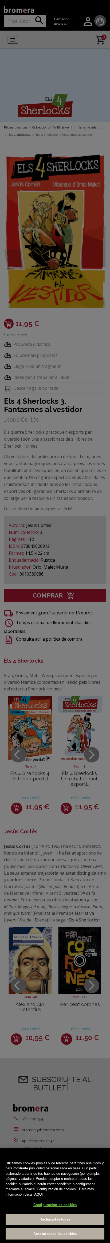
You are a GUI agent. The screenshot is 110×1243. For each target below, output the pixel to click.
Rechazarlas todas (55, 1219)
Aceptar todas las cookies (55, 1234)
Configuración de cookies (55, 1205)
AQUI (38, 1194)
